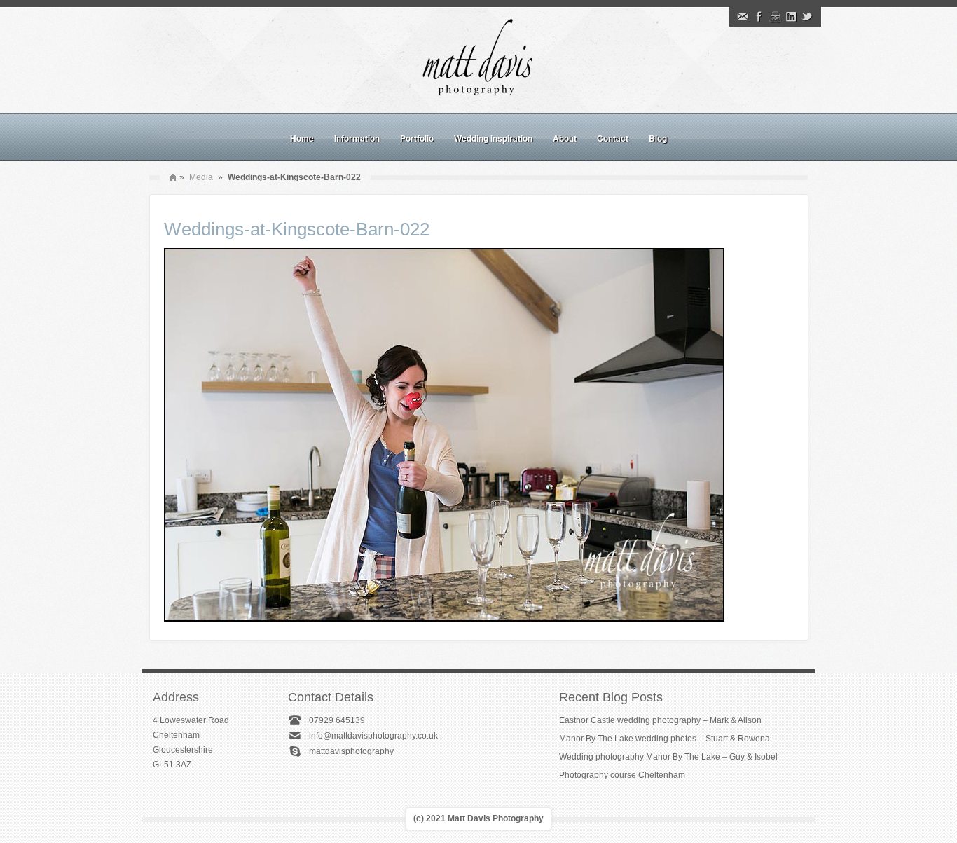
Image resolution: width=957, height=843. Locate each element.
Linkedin (791, 17)
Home (302, 138)
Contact (612, 138)
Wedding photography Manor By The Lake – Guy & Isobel (668, 757)
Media (201, 177)
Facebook (759, 17)
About (565, 138)
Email (743, 17)
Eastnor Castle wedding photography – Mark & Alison (660, 720)
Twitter (807, 17)
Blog (658, 138)
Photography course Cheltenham (622, 775)
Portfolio (417, 138)
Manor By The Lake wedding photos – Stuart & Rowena (664, 738)
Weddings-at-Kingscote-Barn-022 (296, 229)
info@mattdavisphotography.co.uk (373, 736)
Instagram (775, 17)
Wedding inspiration (493, 138)
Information (357, 138)
